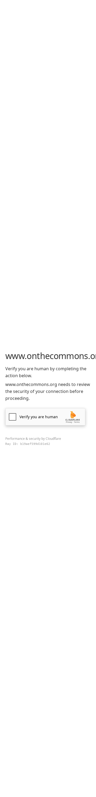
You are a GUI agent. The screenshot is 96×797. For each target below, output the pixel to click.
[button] (45, 416)
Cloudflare (53, 438)
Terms (76, 422)
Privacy (69, 422)
